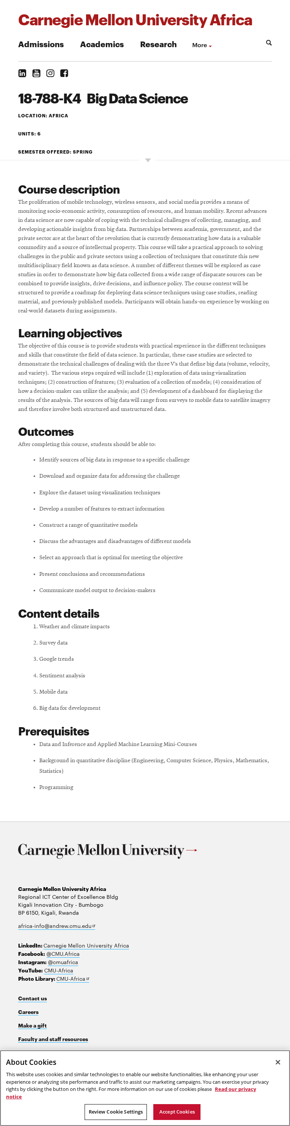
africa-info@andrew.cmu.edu (56, 926)
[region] (145, 1088)
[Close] (278, 1062)
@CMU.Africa (63, 953)
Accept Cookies (177, 1111)
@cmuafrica (63, 962)
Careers (28, 1011)
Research (158, 43)
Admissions (41, 43)
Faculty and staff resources (53, 1038)
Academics (102, 43)
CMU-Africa (58, 970)
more (199, 44)
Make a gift (32, 1025)
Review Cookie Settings (116, 1111)
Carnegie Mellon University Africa (86, 945)
